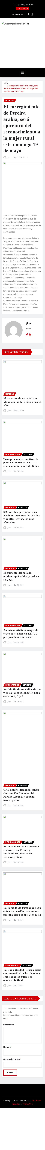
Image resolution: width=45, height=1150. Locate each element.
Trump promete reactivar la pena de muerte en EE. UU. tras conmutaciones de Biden (21, 462)
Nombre (7, 1047)
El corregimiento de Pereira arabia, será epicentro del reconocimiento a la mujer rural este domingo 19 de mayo (21, 88)
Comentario (8, 1024)
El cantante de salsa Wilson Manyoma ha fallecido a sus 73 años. (22, 402)
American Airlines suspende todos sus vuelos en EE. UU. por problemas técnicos (20, 634)
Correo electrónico (12, 1059)
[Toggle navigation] (22, 72)
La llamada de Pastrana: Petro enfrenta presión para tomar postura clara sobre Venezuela (22, 911)
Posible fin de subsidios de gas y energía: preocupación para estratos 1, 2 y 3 (22, 693)
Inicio (6, 83)
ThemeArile (28, 1103)
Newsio (15, 1103)
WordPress (36, 1100)
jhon (9, 157)
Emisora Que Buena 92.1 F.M (22, 54)
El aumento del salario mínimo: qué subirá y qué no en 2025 (21, 576)
